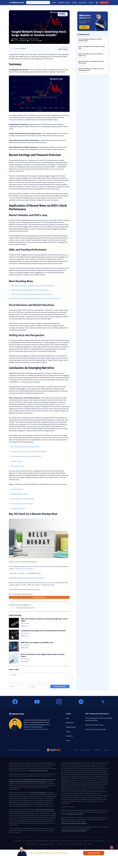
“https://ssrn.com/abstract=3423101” (74, 831)
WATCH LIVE (104, 2)
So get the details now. (39, 597)
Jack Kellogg (23, 40)
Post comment (59, 686)
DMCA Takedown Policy (32, 844)
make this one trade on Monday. (33, 578)
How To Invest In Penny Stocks (95, 729)
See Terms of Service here (39, 770)
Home (75, 750)
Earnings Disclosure (55, 840)
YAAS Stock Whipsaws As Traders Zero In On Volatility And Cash (91, 69)
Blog (67, 718)
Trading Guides (71, 727)
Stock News (70, 723)
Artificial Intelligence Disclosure (47, 844)
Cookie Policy (60, 844)
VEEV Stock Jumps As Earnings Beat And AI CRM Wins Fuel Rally (32, 286)
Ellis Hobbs (39, 40)
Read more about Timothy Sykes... (36, 729)
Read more (24, 626)
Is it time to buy (20, 48)
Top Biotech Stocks (17, 508)
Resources (69, 736)
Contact (106, 750)
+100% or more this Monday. (23, 569)
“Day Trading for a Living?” (45, 809)
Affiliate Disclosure (99, 840)
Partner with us (85, 750)
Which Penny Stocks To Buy (94, 725)
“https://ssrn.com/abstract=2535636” (74, 823)
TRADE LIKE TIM (93, 853)
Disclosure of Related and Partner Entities (75, 844)
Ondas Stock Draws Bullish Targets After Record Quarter (30, 290)
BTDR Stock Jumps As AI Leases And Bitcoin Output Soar (90, 54)
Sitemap (90, 844)
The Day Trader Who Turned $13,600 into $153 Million (28, 451)
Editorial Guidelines (88, 840)
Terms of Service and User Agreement (23, 840)
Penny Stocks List (17, 466)
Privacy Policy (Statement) (41, 840)
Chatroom (97, 750)
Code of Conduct (77, 840)
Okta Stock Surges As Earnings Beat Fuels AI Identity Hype (91, 62)
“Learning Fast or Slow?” (38, 792)
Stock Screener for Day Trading (21, 504)
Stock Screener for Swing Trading (22, 499)
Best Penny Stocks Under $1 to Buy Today (25, 447)
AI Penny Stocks (16, 461)
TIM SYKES (14, 39)
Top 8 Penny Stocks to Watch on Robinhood (25, 456)
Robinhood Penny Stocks (19, 494)
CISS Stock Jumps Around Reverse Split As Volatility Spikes (90, 39)
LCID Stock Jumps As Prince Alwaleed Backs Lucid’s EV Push (31, 294)
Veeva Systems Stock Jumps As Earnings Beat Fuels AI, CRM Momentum (35, 298)
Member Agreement (66, 840)
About (68, 740)
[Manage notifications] (112, 847)
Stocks (68, 731)
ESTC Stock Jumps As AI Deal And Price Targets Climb (91, 47)
